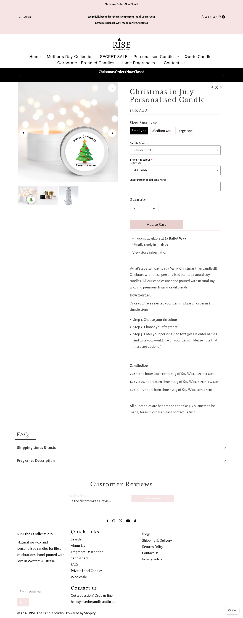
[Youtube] (128, 521)
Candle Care (80, 558)
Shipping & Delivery (157, 540)
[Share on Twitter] (217, 87)
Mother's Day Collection (70, 56)
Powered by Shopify (81, 613)
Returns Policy (152, 547)
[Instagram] (113, 521)
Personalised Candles (155, 56)
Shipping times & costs (36, 448)
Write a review (153, 498)
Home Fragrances (138, 62)
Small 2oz (139, 131)
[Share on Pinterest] (221, 87)
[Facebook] (107, 521)
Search (76, 539)
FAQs (75, 564)
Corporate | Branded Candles (85, 62)
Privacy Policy (152, 559)
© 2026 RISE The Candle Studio (40, 613)
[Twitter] (120, 521)
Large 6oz (184, 131)
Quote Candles (199, 56)
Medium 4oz (161, 131)
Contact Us (175, 62)
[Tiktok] (135, 521)
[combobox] (51, 16)
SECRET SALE (114, 56)
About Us (78, 545)
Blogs (146, 534)
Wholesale (79, 577)
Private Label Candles (86, 570)
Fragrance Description (36, 461)
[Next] (223, 75)
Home (35, 56)
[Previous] (20, 75)
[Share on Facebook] (212, 87)
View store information (149, 252)
